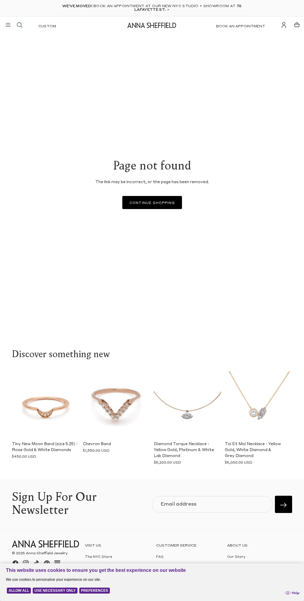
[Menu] (8, 25)
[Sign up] (283, 504)
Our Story (236, 557)
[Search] (19, 25)
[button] (18, 405)
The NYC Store (98, 557)
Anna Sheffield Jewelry (47, 553)
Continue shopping (152, 203)
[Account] (283, 25)
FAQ (160, 557)
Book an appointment (240, 26)
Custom (47, 26)
